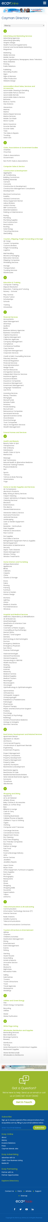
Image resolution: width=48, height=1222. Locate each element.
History (4, 1140)
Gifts (5, 855)
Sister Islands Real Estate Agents (15, 777)
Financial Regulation (11, 361)
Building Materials (10, 179)
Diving (5, 941)
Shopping (7, 885)
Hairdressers (8, 450)
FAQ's (20, 1191)
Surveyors (7, 779)
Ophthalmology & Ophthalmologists (17, 687)
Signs (5, 74)
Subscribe (39, 1127)
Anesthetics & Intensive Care (14, 623)
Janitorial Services (10, 517)
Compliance (8, 344)
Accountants (8, 319)
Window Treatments (11, 556)
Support (38, 1191)
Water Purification (10, 1016)
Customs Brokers (10, 245)
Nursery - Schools (10, 291)
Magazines (7, 49)
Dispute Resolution (10, 287)
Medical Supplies (9, 676)
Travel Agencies (9, 986)
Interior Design (9, 594)
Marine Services (9, 116)
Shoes (5, 883)
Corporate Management (13, 350)
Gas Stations (8, 104)
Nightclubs (7, 969)
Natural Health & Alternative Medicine (18, 462)
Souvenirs (7, 890)
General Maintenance (11, 509)
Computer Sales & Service (14, 166)
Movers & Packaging (11, 256)
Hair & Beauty (8, 448)
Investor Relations (8, 1143)
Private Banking (9, 407)
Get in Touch (24, 1102)
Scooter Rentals (9, 126)
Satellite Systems (10, 919)
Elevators (6, 502)
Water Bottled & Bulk (11, 1053)
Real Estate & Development (14, 767)
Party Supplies (8, 872)
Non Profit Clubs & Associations (15, 161)
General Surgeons (10, 658)
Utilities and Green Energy (13, 1001)
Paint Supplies (8, 528)
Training (6, 305)
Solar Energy (8, 229)
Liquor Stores (8, 865)
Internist (6, 669)
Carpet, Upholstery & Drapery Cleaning (18, 498)
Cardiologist (8, 625)
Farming (6, 1045)
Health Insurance (10, 663)
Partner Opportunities (10, 1175)
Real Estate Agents (10, 770)
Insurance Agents (10, 376)
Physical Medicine (10, 467)
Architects (7, 741)
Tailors (5, 894)
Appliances (7, 566)
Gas (4, 1003)
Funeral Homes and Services (14, 432)
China (5, 575)
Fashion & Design (10, 846)
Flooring (6, 585)
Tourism (6, 979)
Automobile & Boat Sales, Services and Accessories (19, 87)
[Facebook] (14, 1209)
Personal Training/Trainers (13, 465)
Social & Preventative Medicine (15, 720)
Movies (6, 965)
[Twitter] (20, 1209)
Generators (7, 107)
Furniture (6, 590)
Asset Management (11, 321)
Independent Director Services (15, 374)
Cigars (5, 823)
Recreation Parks (9, 971)
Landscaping (8, 519)
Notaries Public (9, 402)
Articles (28, 1191)
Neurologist (7, 680)
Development (8, 191)
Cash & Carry (8, 811)
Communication (9, 909)
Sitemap (24, 1196)
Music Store (8, 867)
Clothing (6, 825)
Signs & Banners (9, 76)
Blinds (5, 568)
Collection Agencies (11, 339)
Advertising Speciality (11, 40)
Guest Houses (8, 956)
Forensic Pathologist (11, 650)
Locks (5, 524)
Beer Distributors (9, 1035)
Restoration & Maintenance (14, 545)
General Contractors (11, 199)
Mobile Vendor (9, 57)
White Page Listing (10, 1026)
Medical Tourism (9, 678)
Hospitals (6, 667)
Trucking (6, 135)
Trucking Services (10, 270)
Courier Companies (11, 243)
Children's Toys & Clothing (13, 820)
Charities (6, 150)
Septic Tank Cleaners (11, 550)
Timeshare (7, 781)
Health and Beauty (11, 441)
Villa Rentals (8, 783)
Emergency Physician (11, 646)
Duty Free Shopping (11, 839)
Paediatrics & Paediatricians (14, 700)
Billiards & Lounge (10, 809)
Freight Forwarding (10, 248)
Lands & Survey (9, 205)
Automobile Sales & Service (14, 97)
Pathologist (7, 702)
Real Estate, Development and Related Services (22, 734)
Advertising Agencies (11, 38)
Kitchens (6, 598)
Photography (8, 876)
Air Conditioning (9, 175)
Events (6, 948)
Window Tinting (9, 554)
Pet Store (7, 874)
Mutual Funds (8, 400)
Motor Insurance (9, 124)
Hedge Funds (8, 367)
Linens (5, 602)
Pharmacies (8, 704)
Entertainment (9, 943)
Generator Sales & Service (13, 513)
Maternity (7, 671)
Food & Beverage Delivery (13, 853)
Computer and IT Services (13, 827)
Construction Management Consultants (19, 188)
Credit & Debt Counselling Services (17, 356)
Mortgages (7, 398)
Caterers (6, 814)
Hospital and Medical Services (15, 614)
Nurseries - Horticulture (12, 526)
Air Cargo (7, 241)
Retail (5, 881)
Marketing (7, 53)
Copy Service (8, 348)
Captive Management (12, 337)
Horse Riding (8, 958)
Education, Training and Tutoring (16, 289)
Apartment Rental (10, 736)
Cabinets (6, 571)
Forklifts (6, 196)
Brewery (6, 1039)
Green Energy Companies (13, 1005)
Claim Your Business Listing (12, 1160)
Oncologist (7, 685)
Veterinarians (8, 479)
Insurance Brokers (10, 379)
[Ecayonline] (10, 3)
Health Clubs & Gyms (11, 452)
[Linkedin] (32, 1209)
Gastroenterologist (10, 654)
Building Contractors (11, 177)
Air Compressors (9, 489)
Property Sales (9, 762)
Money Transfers (10, 395)
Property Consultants (11, 755)
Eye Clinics (7, 648)
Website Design (9, 81)
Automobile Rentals (11, 95)
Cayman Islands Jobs (10, 1148)
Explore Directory (10, 1180)
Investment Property (11, 750)
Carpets (6, 573)
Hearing (6, 665)
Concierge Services (11, 830)
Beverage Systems (10, 1037)
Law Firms (7, 390)
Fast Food (7, 848)
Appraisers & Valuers (11, 739)
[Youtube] (26, 1209)
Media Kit (5, 1163)
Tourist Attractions (10, 981)
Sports (5, 472)
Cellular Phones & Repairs (13, 818)
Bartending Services (11, 1032)
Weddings (7, 990)
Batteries (6, 99)
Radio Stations (9, 917)
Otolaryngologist (9, 697)
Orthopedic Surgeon (11, 695)
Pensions (6, 404)
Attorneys (7, 324)
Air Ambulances (9, 619)
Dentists (6, 637)
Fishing (6, 950)
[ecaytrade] (24, 1201)
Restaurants (8, 879)
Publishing (7, 69)
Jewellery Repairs (10, 862)
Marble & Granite (10, 604)
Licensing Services (10, 393)
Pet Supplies (8, 536)
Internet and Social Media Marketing (17, 47)
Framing (6, 588)
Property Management (12, 760)
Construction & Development (15, 171)
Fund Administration (11, 365)
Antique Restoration (11, 564)
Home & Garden (9, 592)
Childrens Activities (10, 937)
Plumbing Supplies (10, 220)
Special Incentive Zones (12, 416)
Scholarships (8, 299)
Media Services (9, 55)
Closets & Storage (10, 577)
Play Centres (8, 295)
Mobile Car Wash (10, 118)
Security (6, 547)
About (4, 1137)
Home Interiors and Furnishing (15, 562)
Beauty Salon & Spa (11, 443)
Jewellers (6, 860)
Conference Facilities (11, 346)
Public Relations (9, 66)
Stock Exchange (9, 420)
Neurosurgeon (8, 683)
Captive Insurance (10, 335)
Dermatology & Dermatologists (15, 639)
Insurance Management (12, 383)
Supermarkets (8, 892)
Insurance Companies (12, 381)
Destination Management (13, 939)
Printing (6, 64)
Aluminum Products (11, 491)
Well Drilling (7, 233)
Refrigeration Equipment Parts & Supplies (19, 541)
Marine (6, 112)
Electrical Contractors (11, 194)
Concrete (7, 184)
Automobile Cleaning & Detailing (16, 90)
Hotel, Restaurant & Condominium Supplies (20, 1047)
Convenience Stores (11, 833)
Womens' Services (10, 724)
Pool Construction (10, 222)
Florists (6, 851)
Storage (6, 266)
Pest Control (8, 533)
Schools (6, 301)
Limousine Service (10, 962)
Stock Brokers (8, 418)
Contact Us (9, 1191)
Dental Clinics (8, 632)
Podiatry (6, 711)
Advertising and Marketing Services (17, 36)
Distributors (7, 1043)
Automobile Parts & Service (14, 93)
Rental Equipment (10, 543)
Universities (7, 307)
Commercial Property (11, 743)
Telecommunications (11, 921)
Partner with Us (7, 1172)
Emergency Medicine (11, 643)
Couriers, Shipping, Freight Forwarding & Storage (23, 239)
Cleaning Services (10, 500)
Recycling (7, 1008)
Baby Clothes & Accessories (14, 802)
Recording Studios (10, 72)
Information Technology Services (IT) (18, 911)
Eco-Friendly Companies (13, 842)
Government (8, 157)
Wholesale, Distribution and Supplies (18, 1030)
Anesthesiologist (9, 621)
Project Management (11, 753)
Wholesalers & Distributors (13, 1055)
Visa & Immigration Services (14, 425)
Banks (5, 328)
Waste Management (11, 552)
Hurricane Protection (11, 515)
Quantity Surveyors (10, 764)
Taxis (5, 131)
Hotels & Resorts (9, 960)
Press (4, 1146)
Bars (5, 807)
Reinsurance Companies (13, 411)
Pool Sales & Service (11, 538)
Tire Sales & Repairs (11, 133)
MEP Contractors (9, 208)
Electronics (7, 844)
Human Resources (10, 370)
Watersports (8, 988)
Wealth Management (11, 427)
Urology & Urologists (11, 722)
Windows (6, 609)
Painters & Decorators (12, 531)
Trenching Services (10, 231)
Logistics (6, 250)
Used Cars (7, 137)
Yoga (5, 481)
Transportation (9, 268)
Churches (7, 152)
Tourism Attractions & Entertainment (18, 930)
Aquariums (7, 796)
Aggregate (7, 173)
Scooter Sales (8, 128)
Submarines (8, 977)
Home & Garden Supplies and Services (19, 487)
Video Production (10, 78)
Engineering (8, 748)
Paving (6, 215)
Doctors (6, 641)
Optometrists (8, 691)
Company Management (12, 342)
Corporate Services (10, 353)
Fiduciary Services (10, 358)
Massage (6, 458)
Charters (6, 934)
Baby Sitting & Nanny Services (15, 493)
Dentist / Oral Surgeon (12, 634)
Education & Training (11, 282)
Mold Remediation (10, 210)
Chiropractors (8, 445)
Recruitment (8, 409)
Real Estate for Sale (10, 772)
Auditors (6, 326)
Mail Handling (8, 253)
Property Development (12, 758)
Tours (5, 984)
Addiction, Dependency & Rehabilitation (18, 616)
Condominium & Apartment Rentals (17, 745)
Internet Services (10, 913)
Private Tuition (9, 297)
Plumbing (7, 218)
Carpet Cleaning (9, 496)
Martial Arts (7, 454)
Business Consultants (11, 333)
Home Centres (9, 857)
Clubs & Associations (11, 155)
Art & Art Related (9, 798)
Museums (7, 967)
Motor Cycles (8, 121)
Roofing (6, 227)
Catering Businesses (11, 816)
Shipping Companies (11, 260)
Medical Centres (9, 674)
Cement (6, 182)
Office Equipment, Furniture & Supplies (18, 870)
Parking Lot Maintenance (13, 212)
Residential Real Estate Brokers (15, 775)
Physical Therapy (10, 706)
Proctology (7, 713)
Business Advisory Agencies (14, 330)
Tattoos (6, 475)
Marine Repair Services (12, 114)
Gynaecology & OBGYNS (12, 660)
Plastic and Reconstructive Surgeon (17, 709)
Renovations (8, 224)
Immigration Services (11, 372)
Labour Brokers (9, 203)
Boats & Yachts (9, 102)
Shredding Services (10, 262)
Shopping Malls (9, 888)
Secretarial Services (11, 413)
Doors (5, 581)
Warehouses (8, 272)
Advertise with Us (8, 1157)
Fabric (5, 583)
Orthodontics (8, 693)
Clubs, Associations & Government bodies (20, 148)
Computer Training (10, 285)
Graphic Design (9, 43)
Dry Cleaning (8, 837)
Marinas (6, 109)
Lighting (6, 600)
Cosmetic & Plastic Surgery (14, 628)
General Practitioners (11, 656)
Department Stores (11, 835)
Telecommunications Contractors (16, 924)
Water (5, 1014)
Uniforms (6, 897)
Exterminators (8, 505)
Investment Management (13, 385)
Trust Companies (10, 422)
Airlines (6, 932)
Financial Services (10, 317)
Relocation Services (11, 258)
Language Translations (12, 388)
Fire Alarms (7, 507)
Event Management (11, 946)
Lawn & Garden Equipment (13, 522)
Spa (4, 469)
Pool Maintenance (10, 607)
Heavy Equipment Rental (13, 201)
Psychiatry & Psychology (12, 715)
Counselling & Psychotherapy (14, 630)
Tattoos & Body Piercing (12, 477)
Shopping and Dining (11, 794)
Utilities (6, 1010)
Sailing (5, 975)
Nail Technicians (9, 460)
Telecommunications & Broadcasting (18, 907)
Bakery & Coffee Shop (12, 805)
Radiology (7, 717)
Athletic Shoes (9, 800)
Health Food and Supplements (15, 45)
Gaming (6, 953)
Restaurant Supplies (11, 1049)
